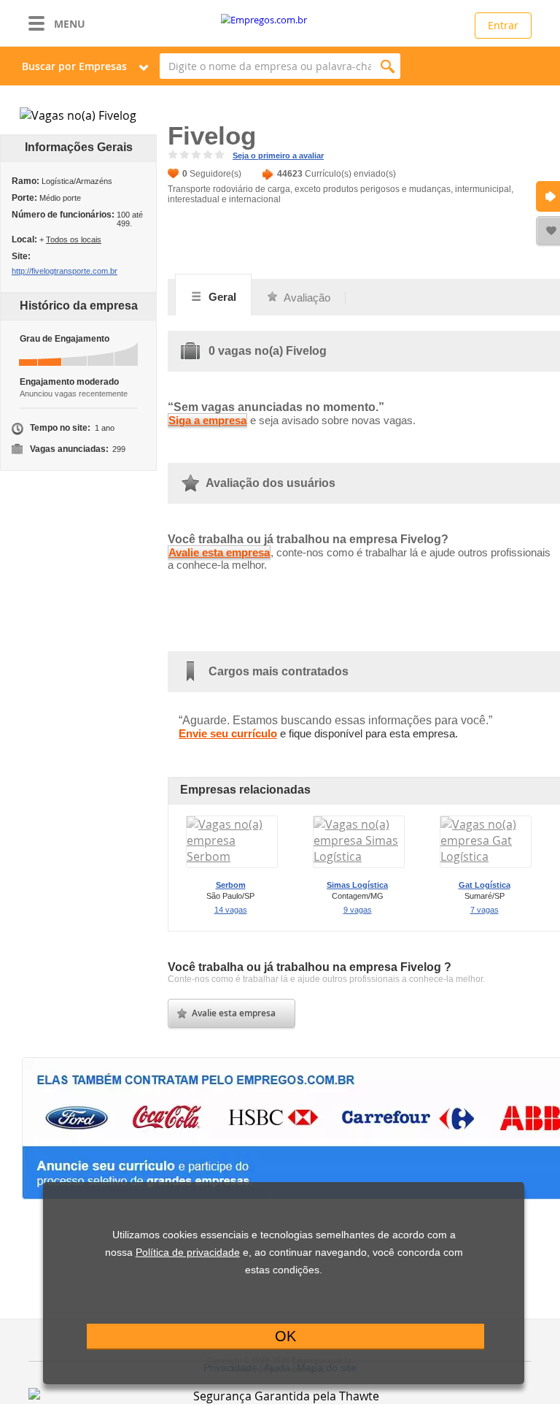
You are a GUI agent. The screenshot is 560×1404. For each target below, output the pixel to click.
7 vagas (484, 909)
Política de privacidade (188, 1252)
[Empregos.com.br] (280, 20)
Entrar (503, 25)
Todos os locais (73, 239)
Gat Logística (484, 885)
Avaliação (305, 297)
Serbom (231, 885)
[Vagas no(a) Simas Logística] (359, 856)
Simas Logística (357, 885)
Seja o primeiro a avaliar (278, 155)
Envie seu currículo (228, 733)
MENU (69, 24)
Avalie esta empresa (219, 552)
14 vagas (230, 909)
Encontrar (387, 66)
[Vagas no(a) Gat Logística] (485, 856)
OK (285, 1336)
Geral (221, 297)
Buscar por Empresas (74, 66)
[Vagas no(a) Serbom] (232, 856)
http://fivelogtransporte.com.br (64, 270)
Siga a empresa (207, 420)
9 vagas (357, 909)
